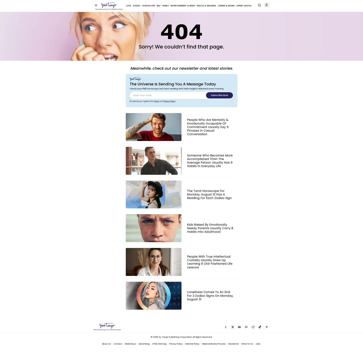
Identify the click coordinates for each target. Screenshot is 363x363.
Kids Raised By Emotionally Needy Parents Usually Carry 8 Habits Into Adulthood (210, 228)
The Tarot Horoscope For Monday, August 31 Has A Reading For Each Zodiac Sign (209, 194)
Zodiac (137, 5)
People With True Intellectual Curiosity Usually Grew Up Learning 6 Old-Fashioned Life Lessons (209, 262)
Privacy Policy (170, 101)
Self (159, 5)
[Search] (258, 5)
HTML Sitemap (159, 344)
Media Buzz (130, 344)
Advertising (144, 344)
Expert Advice (244, 5)
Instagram (253, 327)
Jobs (258, 344)
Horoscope (148, 5)
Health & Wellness (206, 5)
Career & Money (226, 5)
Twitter (232, 327)
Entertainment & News (183, 5)
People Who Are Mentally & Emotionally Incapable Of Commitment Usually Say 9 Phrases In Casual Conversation (207, 127)
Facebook (226, 327)
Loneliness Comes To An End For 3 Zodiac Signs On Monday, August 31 (210, 295)
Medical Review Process (213, 344)
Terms (156, 101)
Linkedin (239, 327)
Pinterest (266, 327)
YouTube (246, 327)
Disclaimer (233, 344)
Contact (118, 344)
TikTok (260, 327)
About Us (106, 344)
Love (128, 5)
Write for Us (247, 344)
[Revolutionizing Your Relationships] (109, 5)
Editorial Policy (192, 344)
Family (165, 5)
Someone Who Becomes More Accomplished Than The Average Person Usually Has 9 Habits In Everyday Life (210, 161)
